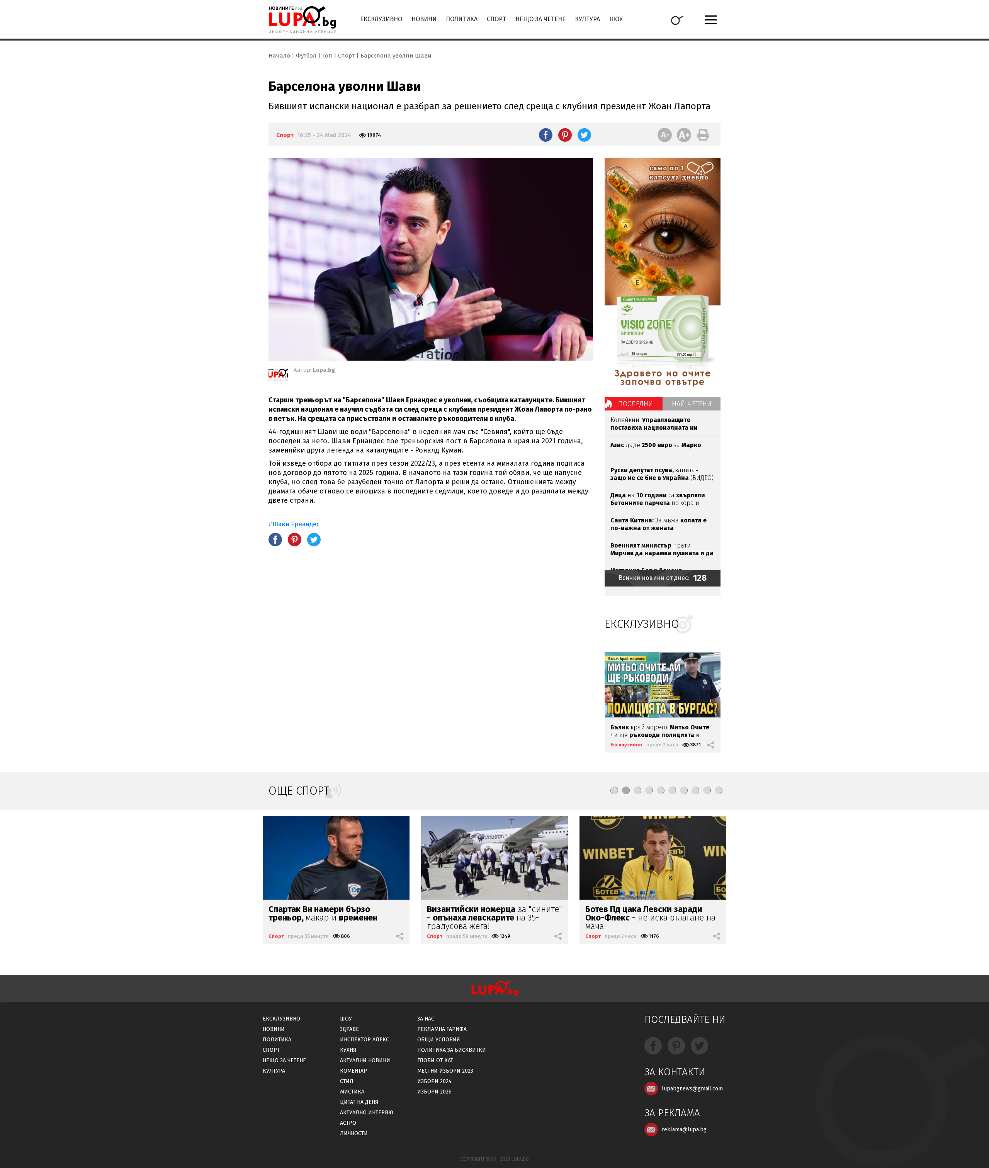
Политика (462, 19)
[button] (614, 790)
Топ (327, 55)
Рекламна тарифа (442, 1029)
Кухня (348, 1050)
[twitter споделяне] (584, 134)
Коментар (353, 1071)
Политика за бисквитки (451, 1050)
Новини (424, 19)
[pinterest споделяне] (565, 134)
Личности (354, 1133)
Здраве (349, 1029)
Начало (279, 55)
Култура (587, 19)
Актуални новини (365, 1060)
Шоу (616, 19)
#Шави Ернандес (293, 524)
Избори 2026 (434, 1091)
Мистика (352, 1091)
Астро (348, 1123)
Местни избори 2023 (445, 1071)
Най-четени (692, 404)
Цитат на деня (359, 1102)
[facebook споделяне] (545, 134)
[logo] (302, 20)
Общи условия (438, 1039)
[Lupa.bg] (278, 376)
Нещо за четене (540, 19)
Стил (346, 1081)
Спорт (496, 19)
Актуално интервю (366, 1112)
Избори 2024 (434, 1081)
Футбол (306, 55)
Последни (635, 404)
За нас (425, 1018)
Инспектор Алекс (364, 1039)
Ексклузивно (381, 19)
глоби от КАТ (435, 1060)
